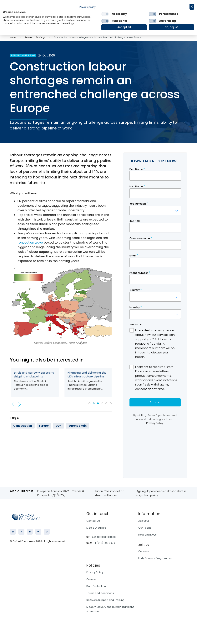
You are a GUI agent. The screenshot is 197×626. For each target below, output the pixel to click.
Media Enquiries (96, 527)
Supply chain (77, 426)
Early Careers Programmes (155, 558)
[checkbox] (105, 14)
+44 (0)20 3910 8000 (104, 537)
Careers (143, 551)
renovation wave (30, 242)
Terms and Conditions (100, 593)
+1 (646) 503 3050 (104, 543)
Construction (22, 426)
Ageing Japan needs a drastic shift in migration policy (161, 493)
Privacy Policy (94, 572)
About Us (143, 520)
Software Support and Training (105, 600)
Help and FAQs (147, 534)
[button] (13, 404)
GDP (58, 426)
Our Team (144, 527)
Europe (44, 426)
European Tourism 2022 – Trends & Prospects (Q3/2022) (60, 493)
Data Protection (96, 586)
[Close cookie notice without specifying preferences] (191, 7)
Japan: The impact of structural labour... (109, 493)
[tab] (89, 403)
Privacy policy (87, 7)
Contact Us (93, 520)
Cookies (91, 579)
